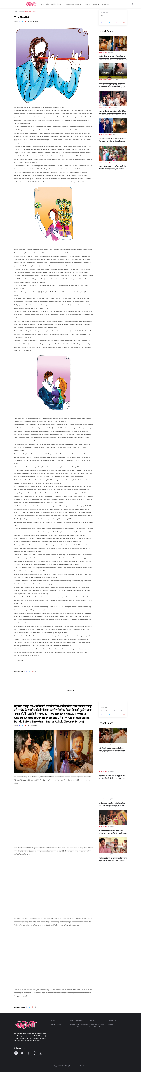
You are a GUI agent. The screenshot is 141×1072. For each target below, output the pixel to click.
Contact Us (112, 1021)
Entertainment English (105, 79)
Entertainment (103, 52)
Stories (110, 1024)
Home (53, 1021)
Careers (92, 1021)
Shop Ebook (105, 4)
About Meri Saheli (76, 1021)
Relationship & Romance (72, 4)
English (21, 12)
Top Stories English (30, 12)
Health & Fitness (56, 4)
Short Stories (45, 4)
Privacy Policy (56, 1024)
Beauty (95, 4)
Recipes (86, 4)
